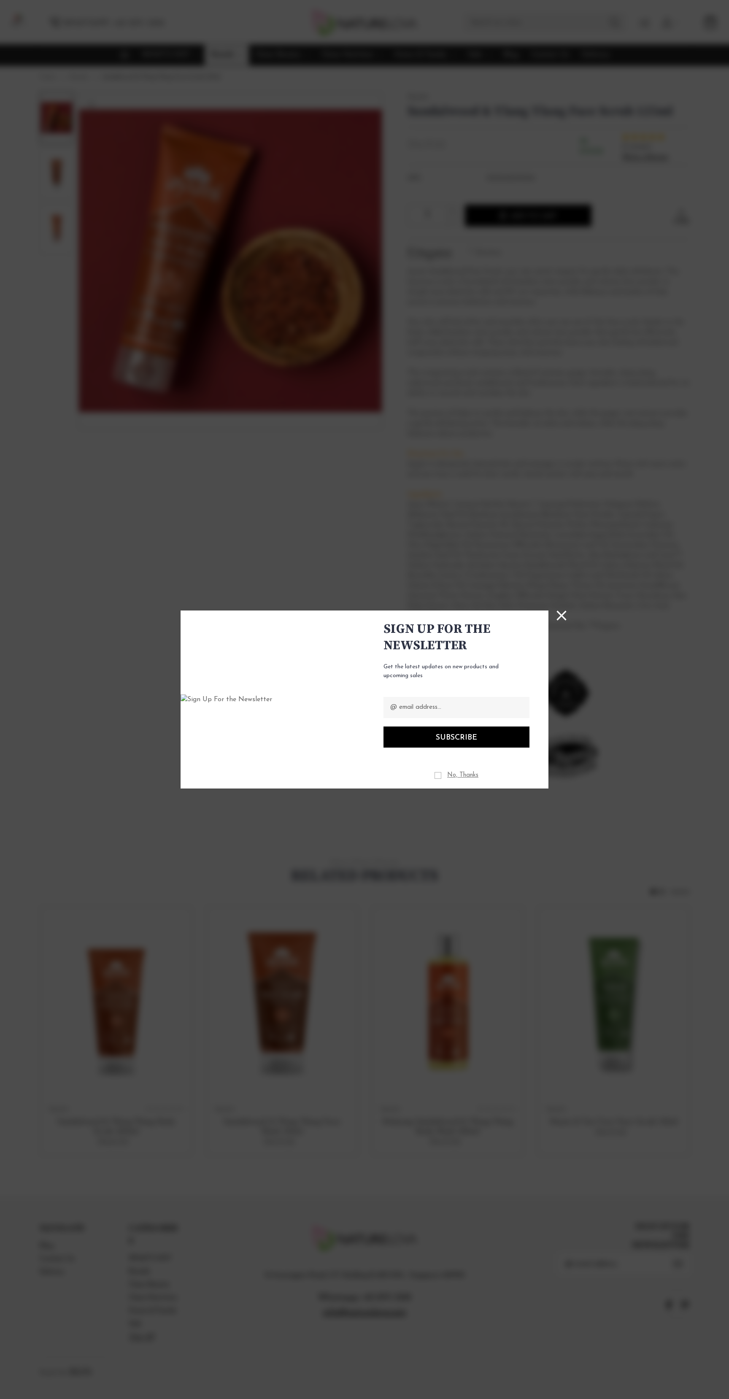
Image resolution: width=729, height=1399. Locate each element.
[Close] (561, 615)
